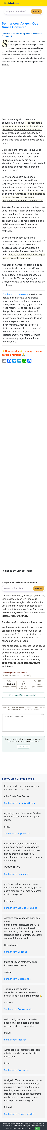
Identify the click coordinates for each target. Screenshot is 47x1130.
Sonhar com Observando (17, 978)
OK (37, 1128)
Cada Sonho (10, 3)
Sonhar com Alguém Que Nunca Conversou (20, 25)
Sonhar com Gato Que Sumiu (19, 803)
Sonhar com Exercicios (16, 1070)
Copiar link (23, 746)
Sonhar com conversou (15, 294)
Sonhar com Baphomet (16, 874)
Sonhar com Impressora (17, 833)
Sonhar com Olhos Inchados (19, 1114)
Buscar (36, 11)
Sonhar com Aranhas (15, 1039)
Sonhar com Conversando (18, 1009)
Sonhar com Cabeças (15, 951)
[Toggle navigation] (41, 3)
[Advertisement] (23, 93)
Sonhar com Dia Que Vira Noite (20, 908)
